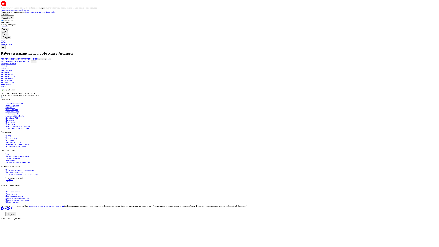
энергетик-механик (8, 74)
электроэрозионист (8, 64)
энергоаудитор (6, 80)
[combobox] (10, 214)
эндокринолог (6, 70)
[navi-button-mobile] (3, 47)
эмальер (4, 66)
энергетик (5, 72)
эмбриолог (5, 68)
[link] (5, 34)
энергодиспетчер (7, 82)
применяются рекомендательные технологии (46, 206)
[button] (3, 40)
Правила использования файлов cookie (40, 12)
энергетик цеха (7, 78)
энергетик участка (8, 76)
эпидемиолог (6, 84)
